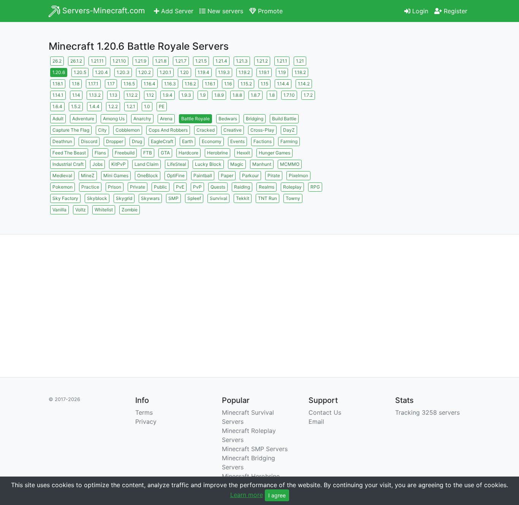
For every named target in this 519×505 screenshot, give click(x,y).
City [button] (102, 130)
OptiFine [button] (176, 175)
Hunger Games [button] (274, 153)
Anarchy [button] (142, 118)
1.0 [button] (147, 106)
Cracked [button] (205, 130)
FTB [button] (147, 153)
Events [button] (237, 141)
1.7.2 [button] (308, 95)
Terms (144, 412)
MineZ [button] (88, 175)
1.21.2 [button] (262, 61)
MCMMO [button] (289, 164)
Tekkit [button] (242, 198)
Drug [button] (137, 141)
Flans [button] (100, 153)
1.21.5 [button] (201, 61)
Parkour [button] (250, 175)
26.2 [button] (57, 61)
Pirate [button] (273, 175)
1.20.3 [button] (123, 72)
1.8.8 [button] (237, 95)
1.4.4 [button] (94, 106)
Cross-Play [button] (262, 130)
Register (454, 11)
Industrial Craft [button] (68, 164)
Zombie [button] (130, 209)
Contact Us (325, 412)
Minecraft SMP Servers (255, 449)
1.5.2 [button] (76, 106)
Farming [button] (288, 141)
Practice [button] (90, 187)
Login (419, 11)
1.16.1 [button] (210, 84)
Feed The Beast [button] (69, 153)
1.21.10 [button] (119, 61)
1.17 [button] (111, 84)
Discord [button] (89, 141)
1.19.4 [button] (203, 72)
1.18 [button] (75, 84)
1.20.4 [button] (101, 72)
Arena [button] (166, 118)
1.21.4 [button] (221, 61)
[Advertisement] (403, 108)
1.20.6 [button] (58, 72)
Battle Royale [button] (195, 118)
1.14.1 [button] (57, 95)
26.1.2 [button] (76, 61)
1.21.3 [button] (242, 61)
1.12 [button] (150, 95)
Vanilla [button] (59, 209)
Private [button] (137, 187)
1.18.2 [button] (300, 72)
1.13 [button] (113, 95)
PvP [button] (197, 187)
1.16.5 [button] (129, 84)
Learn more (246, 495)
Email (316, 421)
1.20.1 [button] (165, 72)
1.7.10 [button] (289, 95)
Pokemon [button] (62, 187)
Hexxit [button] (243, 153)
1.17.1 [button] (93, 84)
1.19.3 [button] (224, 72)
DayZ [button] (289, 130)
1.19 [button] (282, 72)
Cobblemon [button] (128, 130)
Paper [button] (227, 175)
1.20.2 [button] (144, 72)
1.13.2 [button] (95, 95)
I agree (277, 495)
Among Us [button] (114, 118)
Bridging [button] (254, 118)
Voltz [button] (80, 209)
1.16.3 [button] (170, 84)
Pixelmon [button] (298, 175)
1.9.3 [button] (186, 95)
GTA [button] (165, 153)
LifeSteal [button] (176, 164)
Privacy (146, 421)
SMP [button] (173, 198)
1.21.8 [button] (160, 61)
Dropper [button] (114, 141)
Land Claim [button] (146, 164)
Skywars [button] (150, 198)
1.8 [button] (272, 95)
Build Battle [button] (284, 118)
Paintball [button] (202, 175)
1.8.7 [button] (255, 95)
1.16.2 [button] (190, 84)
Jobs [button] (97, 164)
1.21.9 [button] (140, 61)
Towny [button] (293, 198)
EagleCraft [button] (162, 141)
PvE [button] (180, 187)
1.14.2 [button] (304, 84)
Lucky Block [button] (208, 164)
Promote (269, 11)
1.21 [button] (300, 61)
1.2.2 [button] (113, 106)
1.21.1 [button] (282, 61)
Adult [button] (57, 118)
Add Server (176, 11)
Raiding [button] (242, 187)
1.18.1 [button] (57, 84)
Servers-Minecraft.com (102, 10)
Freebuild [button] (124, 153)
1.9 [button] (203, 95)
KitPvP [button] (118, 164)
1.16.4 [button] (149, 84)
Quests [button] (217, 187)
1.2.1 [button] (131, 106)
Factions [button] (262, 141)
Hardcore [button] (188, 153)
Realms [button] (266, 187)
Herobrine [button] (217, 153)
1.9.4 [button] (167, 95)
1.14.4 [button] (283, 84)
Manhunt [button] (261, 164)
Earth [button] (187, 141)
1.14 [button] (76, 95)
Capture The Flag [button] (70, 130)
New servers (224, 11)
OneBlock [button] (147, 175)
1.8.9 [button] (219, 95)
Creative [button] (232, 130)
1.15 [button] (264, 84)
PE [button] (162, 106)
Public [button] (160, 187)
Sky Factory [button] (65, 198)
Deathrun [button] (62, 141)
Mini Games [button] (115, 175)
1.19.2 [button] (244, 72)
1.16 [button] (228, 84)
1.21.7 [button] (181, 61)
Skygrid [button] (124, 198)
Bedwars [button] (227, 118)
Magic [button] (237, 164)
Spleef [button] (194, 198)
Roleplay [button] (292, 187)
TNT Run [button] (267, 198)
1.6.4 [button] (57, 106)
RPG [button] (315, 187)
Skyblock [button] (97, 198)
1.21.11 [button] (97, 61)
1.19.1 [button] (264, 72)
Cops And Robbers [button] (168, 130)
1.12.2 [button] (132, 95)
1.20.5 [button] (80, 72)
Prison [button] (114, 187)
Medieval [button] (62, 175)
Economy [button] (212, 141)
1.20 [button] (184, 72)
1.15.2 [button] (246, 84)
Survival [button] (218, 198)
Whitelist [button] (104, 209)
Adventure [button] (83, 118)
